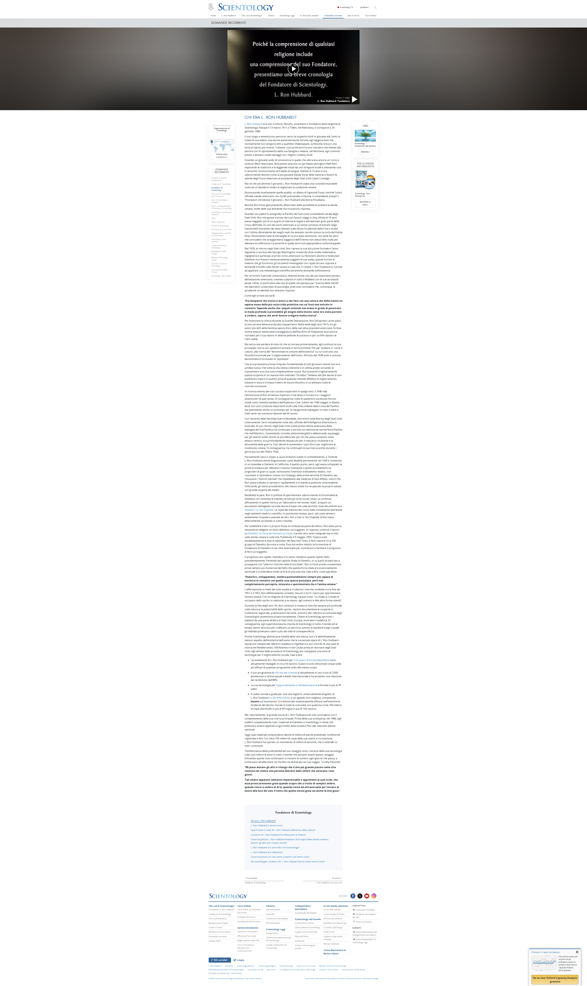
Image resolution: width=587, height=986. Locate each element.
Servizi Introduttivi (247, 927)
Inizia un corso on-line (306, 966)
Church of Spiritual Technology (219, 264)
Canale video (214, 940)
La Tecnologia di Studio (334, 914)
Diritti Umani (329, 931)
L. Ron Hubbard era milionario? (267, 852)
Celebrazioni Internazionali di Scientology (278, 939)
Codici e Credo (215, 927)
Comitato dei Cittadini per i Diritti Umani (225, 973)
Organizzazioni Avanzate (306, 931)
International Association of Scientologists (226, 969)
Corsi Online (370, 15)
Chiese (271, 15)
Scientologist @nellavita (305, 912)
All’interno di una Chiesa (221, 229)
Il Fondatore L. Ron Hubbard (221, 909)
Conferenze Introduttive (277, 918)
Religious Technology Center (219, 258)
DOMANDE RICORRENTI (222, 171)
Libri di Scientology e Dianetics (219, 201)
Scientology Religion (267, 966)
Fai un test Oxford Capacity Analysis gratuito (555, 979)
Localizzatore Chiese (304, 923)
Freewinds (300, 940)
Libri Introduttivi (273, 909)
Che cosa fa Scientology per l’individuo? (221, 195)
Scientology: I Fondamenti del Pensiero (365, 144)
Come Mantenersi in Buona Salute (335, 952)
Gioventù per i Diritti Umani (353, 969)
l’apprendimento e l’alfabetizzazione (296, 685)
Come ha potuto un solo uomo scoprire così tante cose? (280, 856)
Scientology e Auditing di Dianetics (221, 213)
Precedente (251, 878)
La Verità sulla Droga (333, 927)
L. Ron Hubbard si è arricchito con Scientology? (275, 847)
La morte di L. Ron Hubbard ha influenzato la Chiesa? (278, 834)
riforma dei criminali (286, 672)
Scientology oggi (287, 15)
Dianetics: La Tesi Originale (259, 510)
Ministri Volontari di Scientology (332, 966)
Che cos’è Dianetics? (218, 918)
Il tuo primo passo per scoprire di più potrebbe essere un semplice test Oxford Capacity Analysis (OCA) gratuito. (568, 963)
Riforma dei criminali (333, 918)
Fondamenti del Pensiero (248, 921)
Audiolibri (270, 914)
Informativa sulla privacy (316, 978)
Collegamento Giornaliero (303, 907)
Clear (213, 218)
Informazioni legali (370, 978)
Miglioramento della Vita (248, 940)
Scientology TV (346, 7)
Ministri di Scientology (220, 225)
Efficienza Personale (246, 936)
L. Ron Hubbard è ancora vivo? (267, 825)
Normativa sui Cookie (336, 978)
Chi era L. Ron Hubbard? (263, 820)
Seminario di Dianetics (247, 931)
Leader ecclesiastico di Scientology (276, 946)
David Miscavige (286, 966)
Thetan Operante (218, 221)
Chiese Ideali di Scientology (307, 927)
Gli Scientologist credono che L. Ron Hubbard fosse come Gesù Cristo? (288, 861)
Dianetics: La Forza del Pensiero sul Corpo (270, 533)
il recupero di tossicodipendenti (311, 660)
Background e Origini (218, 923)
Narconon (271, 969)
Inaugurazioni (272, 933)
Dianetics (229, 966)
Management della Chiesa (218, 252)
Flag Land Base (301, 936)
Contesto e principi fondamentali (219, 179)
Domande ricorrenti (333, 15)
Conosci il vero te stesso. (545, 952)
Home (213, 15)
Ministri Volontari (331, 943)
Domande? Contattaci (365, 909)
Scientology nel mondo (308, 919)
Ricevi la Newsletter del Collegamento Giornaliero (364, 933)
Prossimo (336, 878)
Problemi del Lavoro (246, 917)
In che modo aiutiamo (309, 15)
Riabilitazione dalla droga (335, 923)
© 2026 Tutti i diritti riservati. (235, 978)
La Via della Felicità (332, 909)
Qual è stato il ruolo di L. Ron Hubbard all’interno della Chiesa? (283, 829)
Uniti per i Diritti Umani (328, 969)
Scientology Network (246, 966)
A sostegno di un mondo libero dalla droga (297, 969)
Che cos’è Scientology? (252, 15)
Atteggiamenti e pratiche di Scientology (221, 234)
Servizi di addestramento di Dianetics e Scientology (221, 207)
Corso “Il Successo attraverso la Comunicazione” (245, 947)
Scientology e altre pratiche (218, 240)
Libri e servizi (353, 15)
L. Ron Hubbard (229, 15)
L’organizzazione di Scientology (219, 246)
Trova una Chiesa (363, 921)
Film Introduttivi (273, 923)
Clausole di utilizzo (354, 978)
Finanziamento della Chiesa (219, 270)
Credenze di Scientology (255, 882)
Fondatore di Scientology (217, 188)
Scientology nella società (221, 275)
